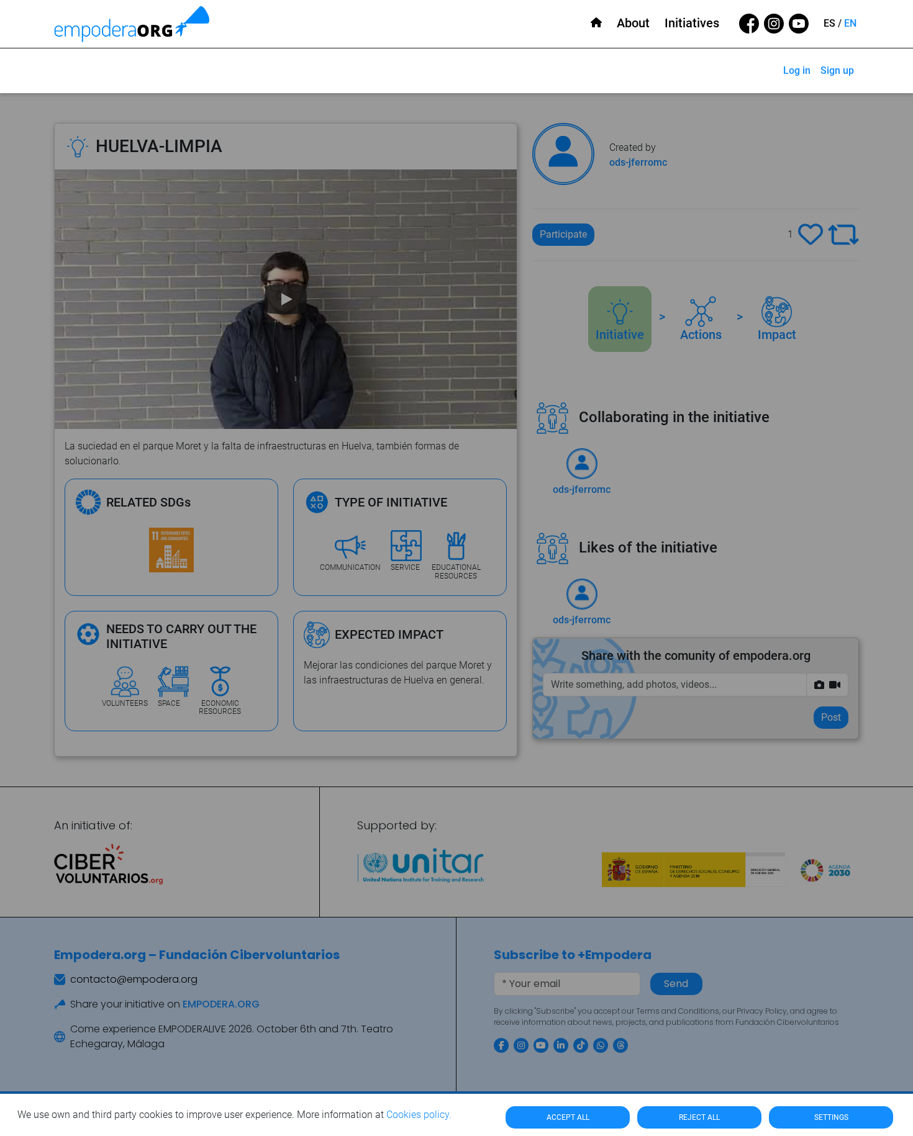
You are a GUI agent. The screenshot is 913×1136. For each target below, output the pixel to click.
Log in (797, 70)
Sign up (837, 70)
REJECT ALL (699, 1117)
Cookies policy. (419, 1114)
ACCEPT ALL (568, 1117)
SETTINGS (831, 1117)
